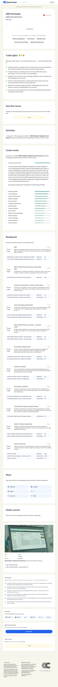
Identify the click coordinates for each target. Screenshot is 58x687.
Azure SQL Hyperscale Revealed (23, 305)
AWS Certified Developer (12, 564)
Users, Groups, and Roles (21, 42)
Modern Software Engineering (23, 424)
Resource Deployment (19, 39)
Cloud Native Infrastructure (22, 347)
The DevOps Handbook (21, 386)
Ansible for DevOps (20, 366)
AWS (15, 247)
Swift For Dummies (19, 444)
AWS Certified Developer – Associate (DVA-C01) (17, 567)
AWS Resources (41, 39)
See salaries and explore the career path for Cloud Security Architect (26, 185)
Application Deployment (37, 42)
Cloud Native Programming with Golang (26, 406)
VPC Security (31, 39)
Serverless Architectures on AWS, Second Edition (28, 285)
